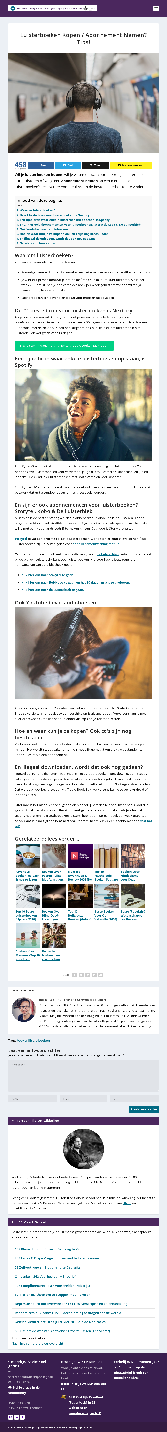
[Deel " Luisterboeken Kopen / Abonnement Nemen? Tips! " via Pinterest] (87, 975)
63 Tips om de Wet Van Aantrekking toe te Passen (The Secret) (62, 1331)
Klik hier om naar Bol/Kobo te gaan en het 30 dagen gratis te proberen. (75, 582)
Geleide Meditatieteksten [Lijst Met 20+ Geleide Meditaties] (61, 1322)
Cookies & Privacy (66, 1427)
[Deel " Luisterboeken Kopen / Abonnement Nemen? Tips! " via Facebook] (74, 975)
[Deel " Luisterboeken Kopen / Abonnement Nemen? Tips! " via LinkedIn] (94, 975)
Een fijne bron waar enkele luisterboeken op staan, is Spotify (65, 220)
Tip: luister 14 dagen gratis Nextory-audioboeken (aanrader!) (64, 345)
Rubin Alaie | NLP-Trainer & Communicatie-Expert (72, 1000)
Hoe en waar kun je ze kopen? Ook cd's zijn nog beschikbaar (64, 234)
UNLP (127, 1203)
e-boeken (43, 1040)
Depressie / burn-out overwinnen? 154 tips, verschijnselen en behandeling (71, 1304)
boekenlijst (25, 1040)
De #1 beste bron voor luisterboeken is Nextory (55, 215)
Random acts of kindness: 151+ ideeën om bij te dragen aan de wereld (68, 1313)
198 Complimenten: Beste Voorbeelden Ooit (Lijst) (53, 1286)
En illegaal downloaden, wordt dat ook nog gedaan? (57, 239)
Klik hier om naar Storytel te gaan (47, 575)
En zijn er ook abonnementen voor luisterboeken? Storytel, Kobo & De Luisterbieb (80, 224)
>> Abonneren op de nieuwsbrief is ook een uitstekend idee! (131, 1372)
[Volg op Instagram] (10, 1417)
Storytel (21, 539)
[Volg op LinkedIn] (16, 1417)
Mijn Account (85, 1427)
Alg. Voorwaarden (45, 1427)
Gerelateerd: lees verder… (39, 243)
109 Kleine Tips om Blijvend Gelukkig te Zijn (48, 1249)
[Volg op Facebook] (22, 1417)
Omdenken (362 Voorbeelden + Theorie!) (45, 1276)
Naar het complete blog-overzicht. (38, 1343)
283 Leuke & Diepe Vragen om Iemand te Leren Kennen (57, 1258)
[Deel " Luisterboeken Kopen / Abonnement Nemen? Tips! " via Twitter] (81, 975)
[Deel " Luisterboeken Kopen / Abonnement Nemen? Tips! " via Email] (101, 975)
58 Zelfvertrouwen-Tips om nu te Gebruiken (48, 1267)
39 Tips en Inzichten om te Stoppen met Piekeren (52, 1295)
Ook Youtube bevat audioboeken (44, 229)
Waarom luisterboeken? (37, 210)
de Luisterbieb (108, 554)
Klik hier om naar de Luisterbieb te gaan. (52, 590)
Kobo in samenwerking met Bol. (96, 544)
